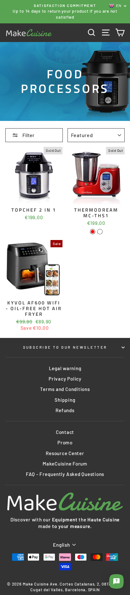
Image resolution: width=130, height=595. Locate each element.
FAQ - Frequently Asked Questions (65, 474)
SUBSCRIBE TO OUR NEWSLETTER (65, 347)
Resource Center (65, 453)
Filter (27, 135)
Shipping (65, 400)
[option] (65, 11)
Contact (65, 432)
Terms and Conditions (65, 389)
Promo (65, 442)
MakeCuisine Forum (65, 463)
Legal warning (65, 368)
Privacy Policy (65, 379)
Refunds (65, 410)
